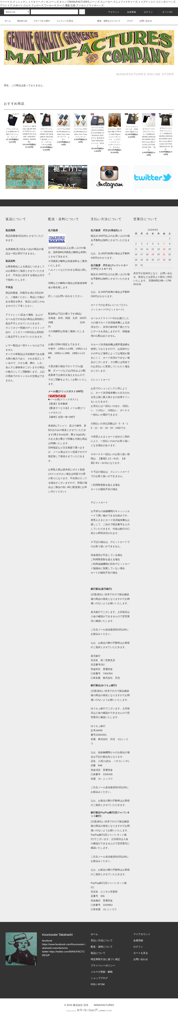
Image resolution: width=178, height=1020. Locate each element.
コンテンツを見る (64, 21)
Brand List (22, 21)
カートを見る (140, 953)
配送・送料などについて (108, 21)
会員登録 (131, 12)
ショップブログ (99, 978)
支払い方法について (102, 940)
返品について (98, 953)
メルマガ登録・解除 (102, 971)
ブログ (130, 21)
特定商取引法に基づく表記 (105, 959)
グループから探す (41, 21)
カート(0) (167, 12)
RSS (93, 984)
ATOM (101, 984)
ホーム (8, 21)
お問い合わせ (145, 21)
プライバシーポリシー (103, 965)
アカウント (114, 12)
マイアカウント (141, 934)
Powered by (71, 1011)
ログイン (148, 12)
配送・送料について (102, 946)
